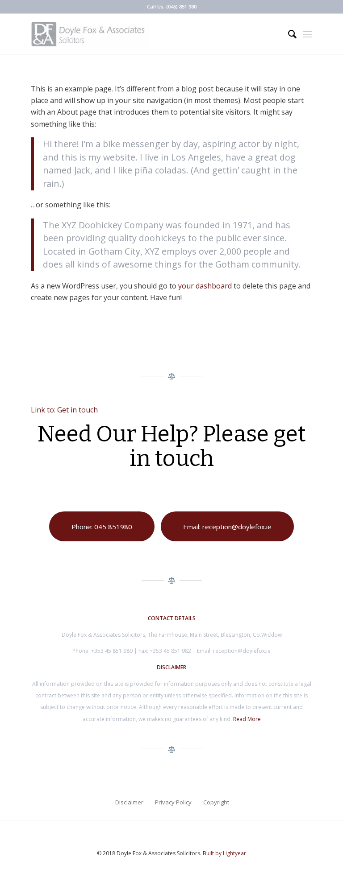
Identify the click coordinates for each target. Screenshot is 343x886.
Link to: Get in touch (64, 410)
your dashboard (205, 286)
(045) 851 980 (181, 6)
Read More (247, 719)
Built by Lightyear (224, 853)
